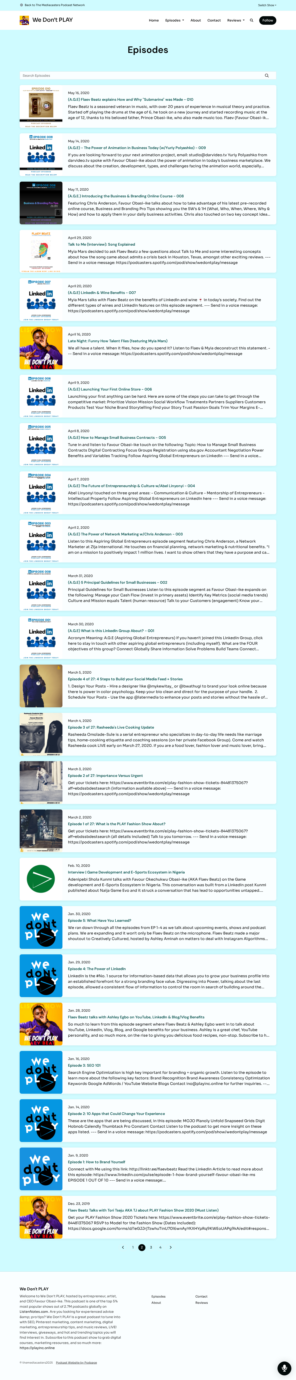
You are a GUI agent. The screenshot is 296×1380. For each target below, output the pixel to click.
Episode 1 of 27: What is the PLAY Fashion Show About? (117, 823)
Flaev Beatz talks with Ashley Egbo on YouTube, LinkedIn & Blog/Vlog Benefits (136, 1017)
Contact (214, 20)
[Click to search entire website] (252, 20)
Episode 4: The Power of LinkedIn (97, 968)
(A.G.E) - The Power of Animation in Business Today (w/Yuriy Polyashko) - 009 (137, 147)
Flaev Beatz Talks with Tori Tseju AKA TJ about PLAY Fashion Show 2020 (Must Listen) (143, 1210)
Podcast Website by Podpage (76, 1362)
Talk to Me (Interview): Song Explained (101, 244)
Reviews (234, 20)
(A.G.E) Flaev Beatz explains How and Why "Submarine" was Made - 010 (130, 99)
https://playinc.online (37, 1348)
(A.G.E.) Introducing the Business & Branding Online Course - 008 (126, 196)
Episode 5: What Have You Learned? (99, 920)
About (196, 20)
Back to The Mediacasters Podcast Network (55, 5)
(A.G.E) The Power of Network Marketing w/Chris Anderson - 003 (125, 534)
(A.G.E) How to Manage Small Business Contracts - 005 (117, 437)
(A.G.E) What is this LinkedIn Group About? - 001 (111, 630)
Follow (267, 20)
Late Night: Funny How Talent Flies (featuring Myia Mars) (117, 341)
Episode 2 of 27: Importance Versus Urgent (105, 775)
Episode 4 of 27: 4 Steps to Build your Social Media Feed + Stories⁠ (125, 679)
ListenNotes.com (34, 1312)
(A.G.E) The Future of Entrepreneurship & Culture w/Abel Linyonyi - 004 (131, 485)
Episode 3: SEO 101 (84, 1065)
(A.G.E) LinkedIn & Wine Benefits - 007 (102, 292)
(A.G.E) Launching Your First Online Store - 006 (110, 389)
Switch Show (266, 5)
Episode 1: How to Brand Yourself (96, 1162)
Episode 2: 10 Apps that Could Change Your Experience (116, 1113)
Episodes (173, 20)
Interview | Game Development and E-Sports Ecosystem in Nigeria (126, 872)
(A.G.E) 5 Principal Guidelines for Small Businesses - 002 (117, 582)
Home (154, 20)
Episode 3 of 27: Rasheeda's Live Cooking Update (111, 727)
